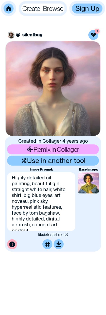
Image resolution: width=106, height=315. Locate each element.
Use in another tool (56, 160)
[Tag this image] (47, 244)
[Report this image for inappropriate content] (12, 244)
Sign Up (87, 8)
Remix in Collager (56, 149)
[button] (8, 8)
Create (31, 8)
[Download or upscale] (59, 244)
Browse (53, 8)
